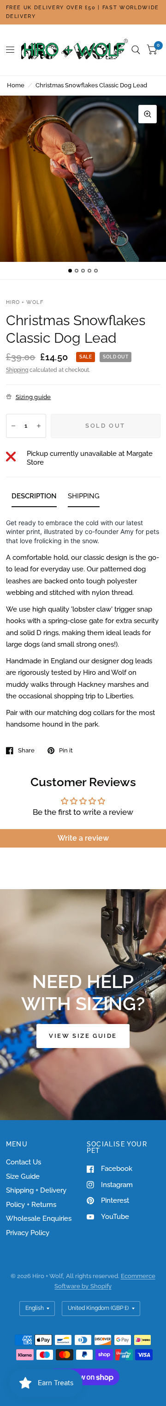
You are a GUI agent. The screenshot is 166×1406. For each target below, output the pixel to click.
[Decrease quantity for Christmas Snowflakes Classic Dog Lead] (13, 425)
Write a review (83, 838)
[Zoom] (147, 114)
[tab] (34, 498)
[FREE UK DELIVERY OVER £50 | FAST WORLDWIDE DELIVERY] (83, 12)
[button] (83, 1036)
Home (15, 85)
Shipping (17, 370)
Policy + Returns (31, 1204)
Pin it (66, 750)
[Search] (135, 49)
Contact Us (23, 1162)
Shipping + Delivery (36, 1190)
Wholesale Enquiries (38, 1218)
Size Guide (23, 1176)
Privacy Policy (27, 1233)
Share (26, 750)
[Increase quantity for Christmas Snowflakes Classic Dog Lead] (39, 425)
